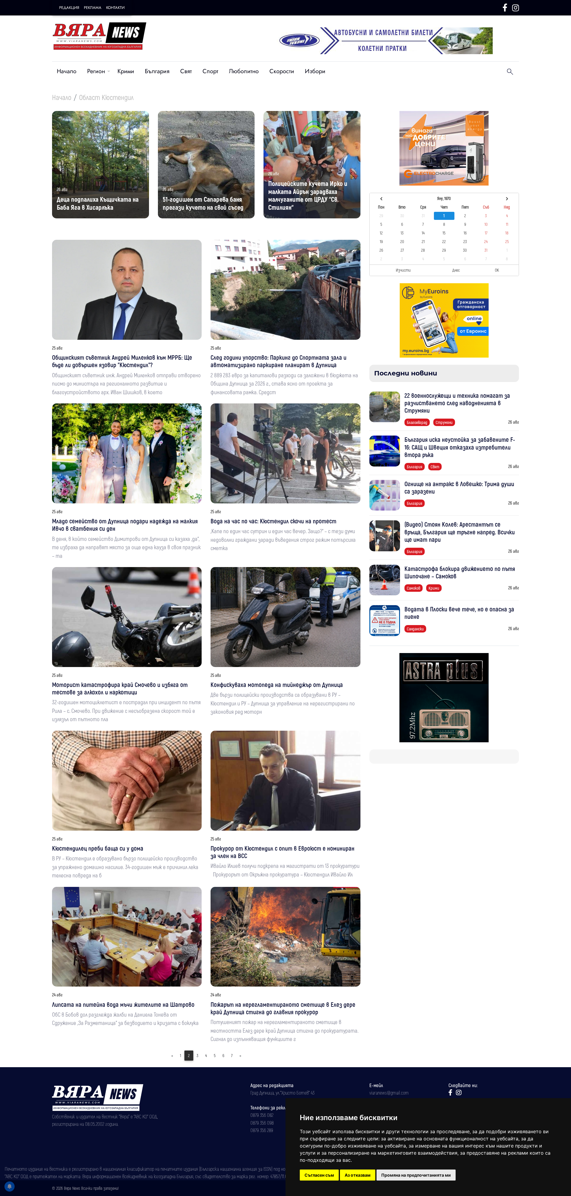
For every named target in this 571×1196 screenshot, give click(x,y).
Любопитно (244, 71)
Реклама (92, 7)
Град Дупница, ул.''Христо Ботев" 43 (282, 1092)
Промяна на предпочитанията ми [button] (416, 1175)
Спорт (210, 71)
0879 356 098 (262, 1122)
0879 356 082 (261, 1115)
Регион (96, 71)
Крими (125, 71)
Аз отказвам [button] (358, 1175)
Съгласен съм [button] (319, 1175)
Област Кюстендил (106, 97)
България (157, 71)
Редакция (69, 7)
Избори (315, 71)
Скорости (281, 71)
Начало (66, 71)
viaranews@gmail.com (389, 1092)
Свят (186, 71)
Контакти (115, 7)
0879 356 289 (261, 1130)
